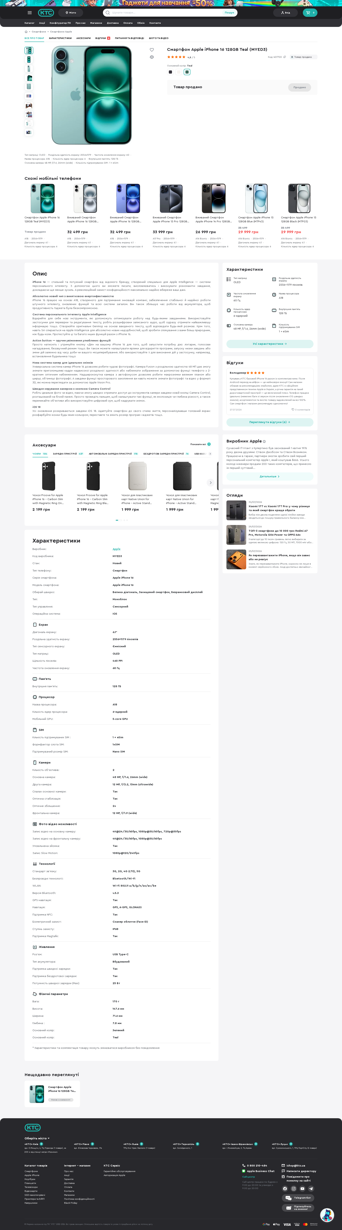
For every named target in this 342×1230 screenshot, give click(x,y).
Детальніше (268, 476)
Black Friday (70, 1203)
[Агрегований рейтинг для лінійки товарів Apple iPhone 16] (177, 57)
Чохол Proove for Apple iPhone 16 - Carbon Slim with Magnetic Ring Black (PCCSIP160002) (93, 499)
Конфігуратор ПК (60, 23)
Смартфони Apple (61, 31)
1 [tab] (118, 520)
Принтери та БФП (35, 1199)
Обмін (141, 23)
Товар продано (303, 57)
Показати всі (198, 444)
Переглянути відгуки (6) (268, 422)
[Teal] (187, 72)
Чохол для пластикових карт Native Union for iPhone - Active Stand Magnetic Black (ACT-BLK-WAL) (181, 499)
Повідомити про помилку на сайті (299, 1178)
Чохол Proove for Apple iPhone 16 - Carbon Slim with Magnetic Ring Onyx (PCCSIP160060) (48, 499)
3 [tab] (127, 520)
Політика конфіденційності (79, 1199)
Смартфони (39, 31)
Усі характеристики (268, 343)
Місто (72, 12)
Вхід (287, 12)
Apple (116, 549)
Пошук (229, 12)
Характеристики (60, 38)
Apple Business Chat (261, 1171)
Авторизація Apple (114, 1175)
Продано (300, 87)
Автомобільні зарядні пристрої (113, 454)
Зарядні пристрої (68, 454)
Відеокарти (31, 1191)
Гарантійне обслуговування (119, 1171)
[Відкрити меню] (30, 13)
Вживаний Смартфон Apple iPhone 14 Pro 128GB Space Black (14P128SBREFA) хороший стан (214, 220)
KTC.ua (46, 13)
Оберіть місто (36, 1138)
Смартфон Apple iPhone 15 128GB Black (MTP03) (298, 219)
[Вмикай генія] (171, 3)
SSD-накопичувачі (35, 1195)
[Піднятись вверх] (313, 1215)
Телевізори (31, 1187)
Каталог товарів (36, 1165)
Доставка (113, 23)
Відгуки (102, 38)
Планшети (30, 1183)
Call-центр (248, 1177)
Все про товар (34, 38)
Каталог (29, 23)
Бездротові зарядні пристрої (165, 454)
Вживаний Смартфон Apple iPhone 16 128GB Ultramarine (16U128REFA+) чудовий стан (126, 220)
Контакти (155, 23)
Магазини (96, 23)
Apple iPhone (32, 1175)
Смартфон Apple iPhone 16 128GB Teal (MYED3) (104, 31)
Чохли (39, 454)
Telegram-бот (302, 1198)
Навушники (31, 1203)
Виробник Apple (244, 441)
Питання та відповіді (129, 38)
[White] (178, 72)
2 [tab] (124, 520)
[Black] (170, 72)
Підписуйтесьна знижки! (302, 1207)
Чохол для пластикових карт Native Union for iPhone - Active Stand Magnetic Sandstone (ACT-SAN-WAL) (137, 499)
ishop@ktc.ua (296, 1165)
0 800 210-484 (257, 1165)
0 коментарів (302, 409)
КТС (26, 31)
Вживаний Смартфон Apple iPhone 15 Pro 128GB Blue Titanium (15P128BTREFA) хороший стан (170, 220)
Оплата (127, 23)
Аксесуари (83, 38)
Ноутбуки (30, 1179)
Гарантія (68, 1179)
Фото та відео (158, 38)
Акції (42, 23)
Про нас (81, 23)
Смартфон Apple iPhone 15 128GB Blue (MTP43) (256, 219)
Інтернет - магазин (77, 1165)
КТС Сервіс (112, 1165)
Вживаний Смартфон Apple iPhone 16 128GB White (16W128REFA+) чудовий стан (82, 220)
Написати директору (301, 1171)
